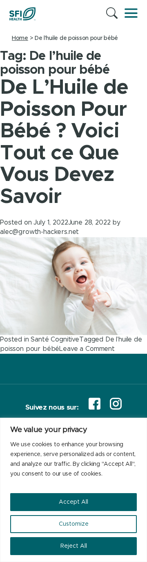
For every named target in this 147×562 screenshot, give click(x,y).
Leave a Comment (87, 349)
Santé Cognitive (55, 339)
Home (20, 38)
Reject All (73, 546)
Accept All (73, 502)
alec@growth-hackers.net (39, 232)
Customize (74, 524)
